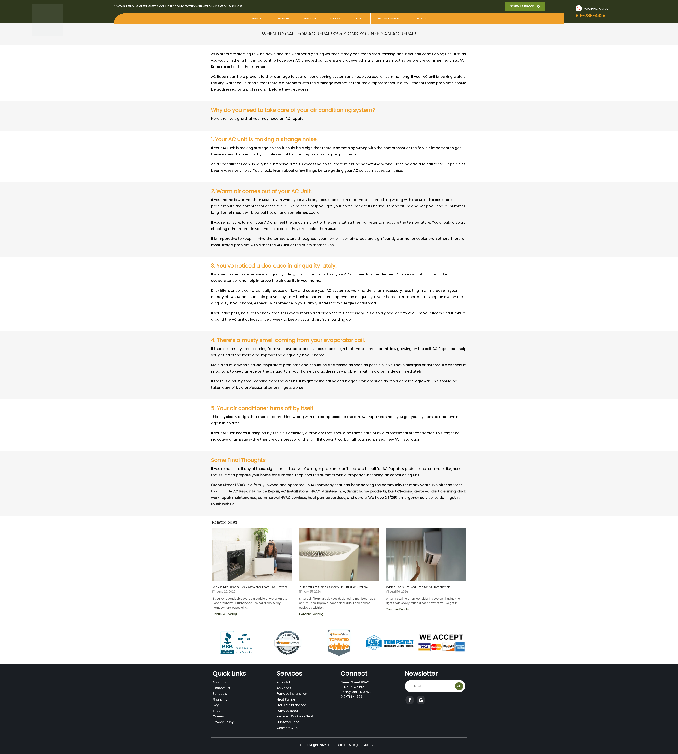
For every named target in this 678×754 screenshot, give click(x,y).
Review (359, 18)
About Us (283, 18)
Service (256, 18)
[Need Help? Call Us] (579, 8)
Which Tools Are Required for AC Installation (418, 587)
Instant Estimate (389, 18)
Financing (310, 18)
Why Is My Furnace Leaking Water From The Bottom (249, 587)
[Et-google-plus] (421, 700)
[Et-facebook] (409, 700)
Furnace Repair (265, 491)
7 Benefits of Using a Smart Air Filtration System (333, 587)
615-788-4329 (590, 16)
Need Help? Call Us (596, 8)
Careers (335, 18)
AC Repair (242, 491)
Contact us (422, 18)
